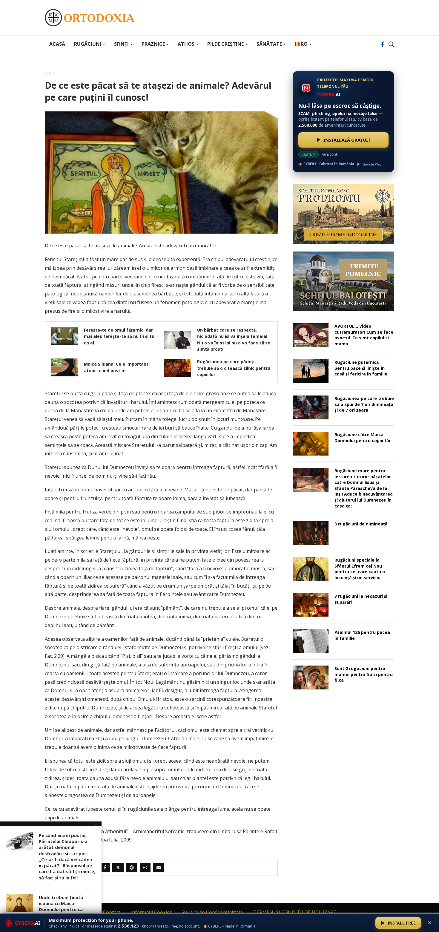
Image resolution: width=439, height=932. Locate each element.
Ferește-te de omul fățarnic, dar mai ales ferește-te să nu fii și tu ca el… (119, 336)
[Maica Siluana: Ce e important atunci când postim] (64, 367)
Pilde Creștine (225, 44)
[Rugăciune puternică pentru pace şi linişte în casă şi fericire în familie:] (311, 371)
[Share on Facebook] (105, 867)
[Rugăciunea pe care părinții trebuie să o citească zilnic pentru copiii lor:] (177, 368)
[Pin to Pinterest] (131, 867)
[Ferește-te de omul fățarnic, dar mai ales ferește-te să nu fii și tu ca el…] (64, 336)
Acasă (57, 44)
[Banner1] (343, 214)
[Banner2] (343, 281)
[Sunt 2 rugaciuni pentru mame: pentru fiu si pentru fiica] (311, 677)
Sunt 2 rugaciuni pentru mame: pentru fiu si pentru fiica (363, 674)
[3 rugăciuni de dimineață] (311, 533)
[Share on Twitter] (118, 867)
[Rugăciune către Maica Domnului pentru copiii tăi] (311, 444)
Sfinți (121, 44)
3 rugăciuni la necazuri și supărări (360, 599)
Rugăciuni (87, 44)
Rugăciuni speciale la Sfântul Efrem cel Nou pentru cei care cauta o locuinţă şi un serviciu (359, 568)
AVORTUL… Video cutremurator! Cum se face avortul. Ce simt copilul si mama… (363, 335)
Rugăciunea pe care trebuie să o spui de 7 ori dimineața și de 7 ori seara (364, 404)
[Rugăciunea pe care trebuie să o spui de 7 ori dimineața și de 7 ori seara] (311, 407)
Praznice (153, 44)
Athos (186, 44)
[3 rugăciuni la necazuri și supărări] (311, 605)
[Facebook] (382, 44)
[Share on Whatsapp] (145, 867)
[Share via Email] (158, 867)
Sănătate (269, 44)
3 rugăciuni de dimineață (360, 524)
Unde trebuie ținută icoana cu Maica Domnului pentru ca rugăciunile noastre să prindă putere (64, 909)
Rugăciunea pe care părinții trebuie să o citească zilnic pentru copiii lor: (233, 368)
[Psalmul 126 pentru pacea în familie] (311, 641)
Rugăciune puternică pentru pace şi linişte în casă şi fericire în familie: (361, 368)
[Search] (391, 44)
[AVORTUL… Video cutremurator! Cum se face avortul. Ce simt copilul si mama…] (311, 335)
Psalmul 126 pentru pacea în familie (362, 635)
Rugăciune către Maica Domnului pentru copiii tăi (362, 437)
